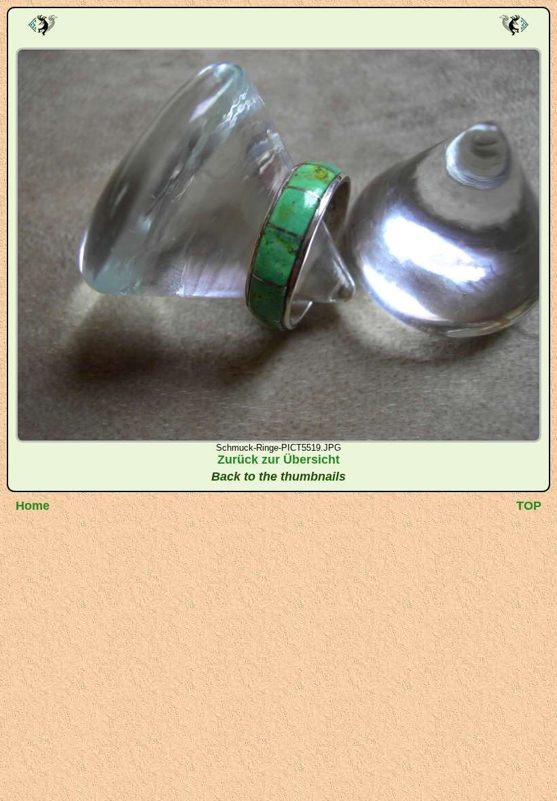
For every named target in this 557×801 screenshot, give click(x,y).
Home (33, 506)
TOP (528, 506)
